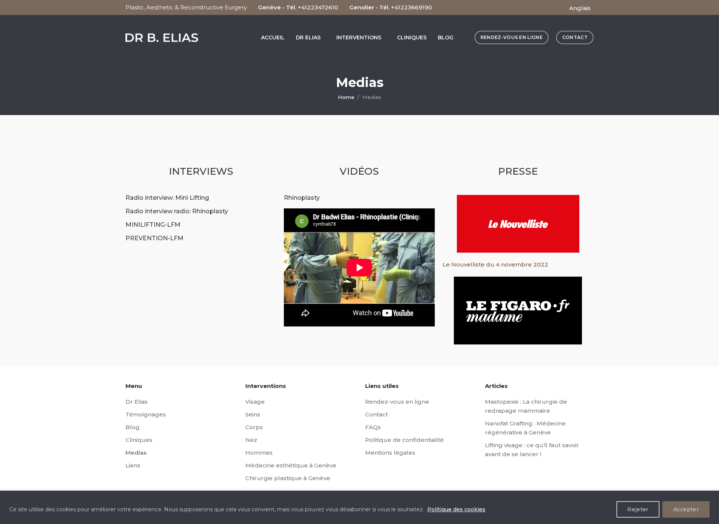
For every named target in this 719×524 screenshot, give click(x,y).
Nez (251, 439)
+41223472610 (318, 7)
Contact (376, 414)
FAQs (373, 427)
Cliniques (138, 439)
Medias (135, 452)
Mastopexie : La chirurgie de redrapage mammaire (526, 406)
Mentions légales (390, 452)
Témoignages (145, 414)
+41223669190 (411, 7)
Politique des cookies (456, 509)
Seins (252, 414)
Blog (132, 427)
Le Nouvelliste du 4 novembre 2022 (495, 264)
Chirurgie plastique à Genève (287, 478)
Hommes (259, 452)
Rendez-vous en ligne (397, 401)
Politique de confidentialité (404, 439)
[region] (359, 507)
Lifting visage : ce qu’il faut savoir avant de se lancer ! (532, 450)
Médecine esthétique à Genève (290, 465)
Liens (132, 465)
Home (346, 97)
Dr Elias (136, 401)
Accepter (686, 509)
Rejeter (637, 509)
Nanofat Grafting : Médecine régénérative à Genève (525, 428)
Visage (255, 401)
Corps (254, 427)
